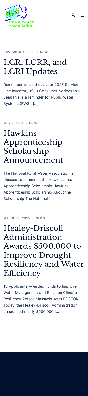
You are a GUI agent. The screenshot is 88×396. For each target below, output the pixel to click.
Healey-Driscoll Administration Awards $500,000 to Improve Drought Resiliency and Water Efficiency (44, 251)
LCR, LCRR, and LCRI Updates (35, 67)
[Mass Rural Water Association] (19, 14)
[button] (73, 15)
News (45, 52)
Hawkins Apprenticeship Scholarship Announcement (33, 147)
